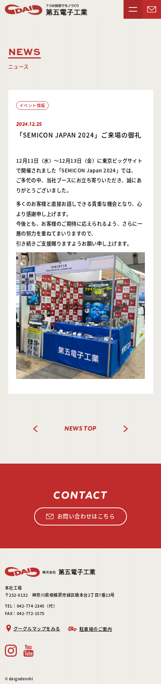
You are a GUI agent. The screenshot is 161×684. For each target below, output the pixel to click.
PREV (35, 428)
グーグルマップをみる (36, 628)
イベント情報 (32, 105)
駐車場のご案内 (95, 629)
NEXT (125, 428)
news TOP (80, 429)
